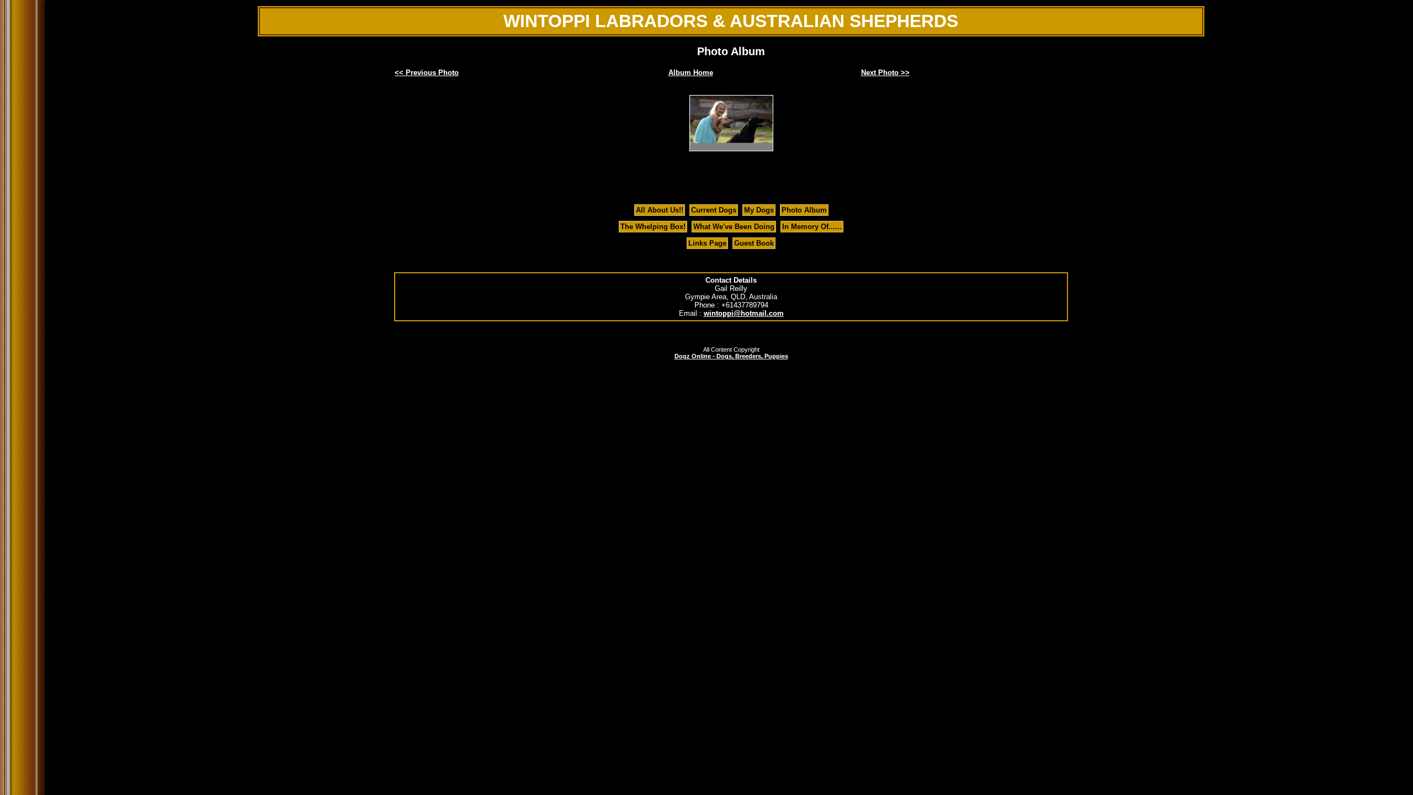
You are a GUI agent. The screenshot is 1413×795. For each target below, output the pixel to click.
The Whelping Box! (653, 226)
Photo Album (804, 210)
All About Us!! (659, 210)
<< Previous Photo (427, 72)
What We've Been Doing (733, 226)
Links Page (707, 243)
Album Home (690, 72)
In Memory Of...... (812, 226)
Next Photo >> (885, 72)
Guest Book (754, 243)
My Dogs (759, 210)
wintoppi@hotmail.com (744, 313)
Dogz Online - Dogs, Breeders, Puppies (731, 356)
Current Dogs (713, 210)
